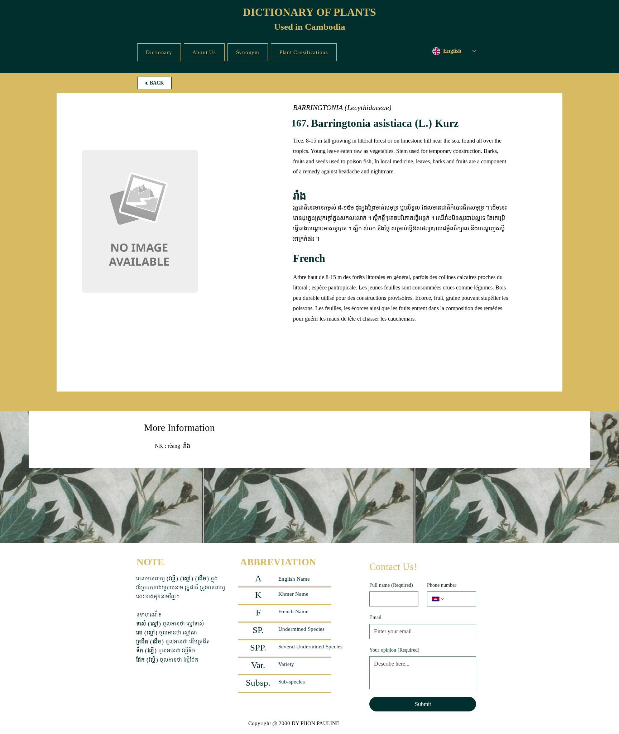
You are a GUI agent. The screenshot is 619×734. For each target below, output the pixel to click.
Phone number (441, 585)
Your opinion (394, 650)
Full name (391, 585)
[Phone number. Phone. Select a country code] (438, 599)
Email (375, 617)
